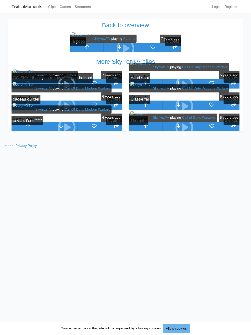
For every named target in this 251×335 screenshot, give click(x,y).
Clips (52, 7)
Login (216, 7)
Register (231, 7)
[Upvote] (86, 47)
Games (65, 7)
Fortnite (129, 38)
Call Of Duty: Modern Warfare (205, 67)
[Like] (152, 47)
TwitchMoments (27, 6)
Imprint (9, 146)
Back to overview (125, 25)
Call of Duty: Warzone (199, 117)
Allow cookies (176, 328)
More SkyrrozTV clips (125, 61)
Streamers (83, 7)
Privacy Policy (26, 146)
